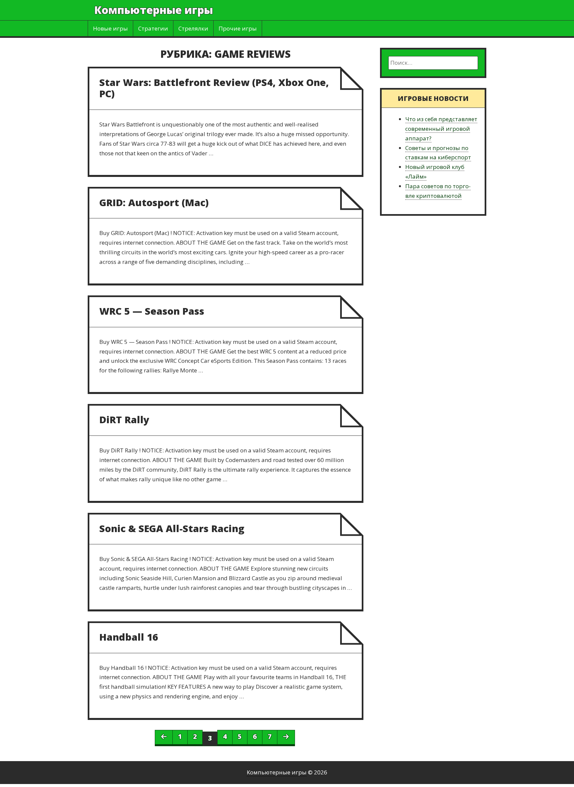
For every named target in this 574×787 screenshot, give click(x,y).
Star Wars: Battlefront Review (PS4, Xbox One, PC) (214, 88)
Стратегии (153, 28)
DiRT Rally (124, 419)
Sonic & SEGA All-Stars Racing (171, 528)
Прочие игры (238, 28)
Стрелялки (193, 28)
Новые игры (110, 28)
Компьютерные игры (153, 10)
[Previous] (164, 737)
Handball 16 (128, 636)
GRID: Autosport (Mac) (154, 202)
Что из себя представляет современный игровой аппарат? (441, 128)
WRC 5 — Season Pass (151, 310)
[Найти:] (433, 63)
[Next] (286, 737)
